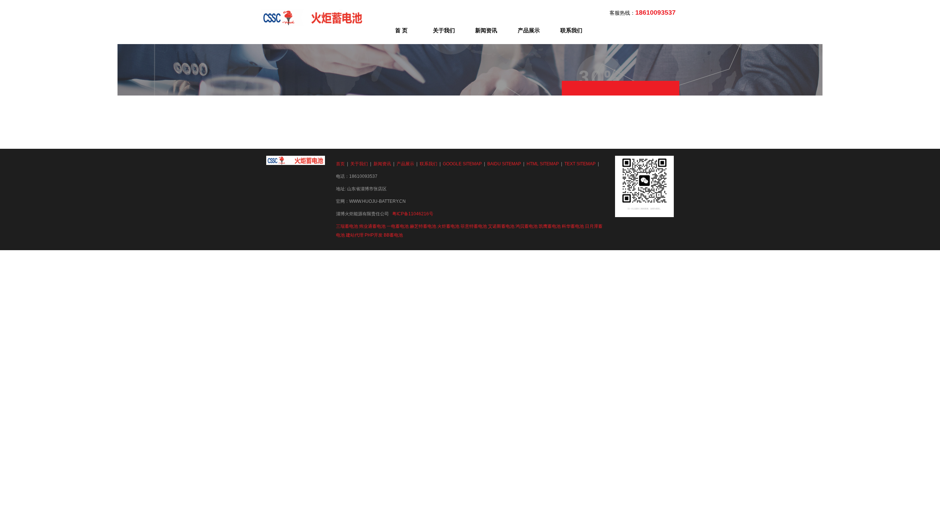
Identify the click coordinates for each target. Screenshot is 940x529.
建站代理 (355, 235)
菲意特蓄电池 (473, 226)
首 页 (401, 30)
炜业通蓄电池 (372, 226)
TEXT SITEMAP (580, 163)
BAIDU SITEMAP (504, 163)
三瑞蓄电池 (347, 226)
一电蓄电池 (398, 226)
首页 (340, 163)
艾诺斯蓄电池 (501, 226)
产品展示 (529, 30)
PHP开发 (374, 235)
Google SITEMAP (462, 163)
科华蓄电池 (573, 226)
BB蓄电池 (393, 235)
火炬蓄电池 (448, 226)
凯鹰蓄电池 (550, 226)
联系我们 (571, 30)
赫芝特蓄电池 (423, 226)
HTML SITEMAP (543, 163)
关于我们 (444, 30)
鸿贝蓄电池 (527, 226)
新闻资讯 (486, 30)
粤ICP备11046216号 (412, 213)
